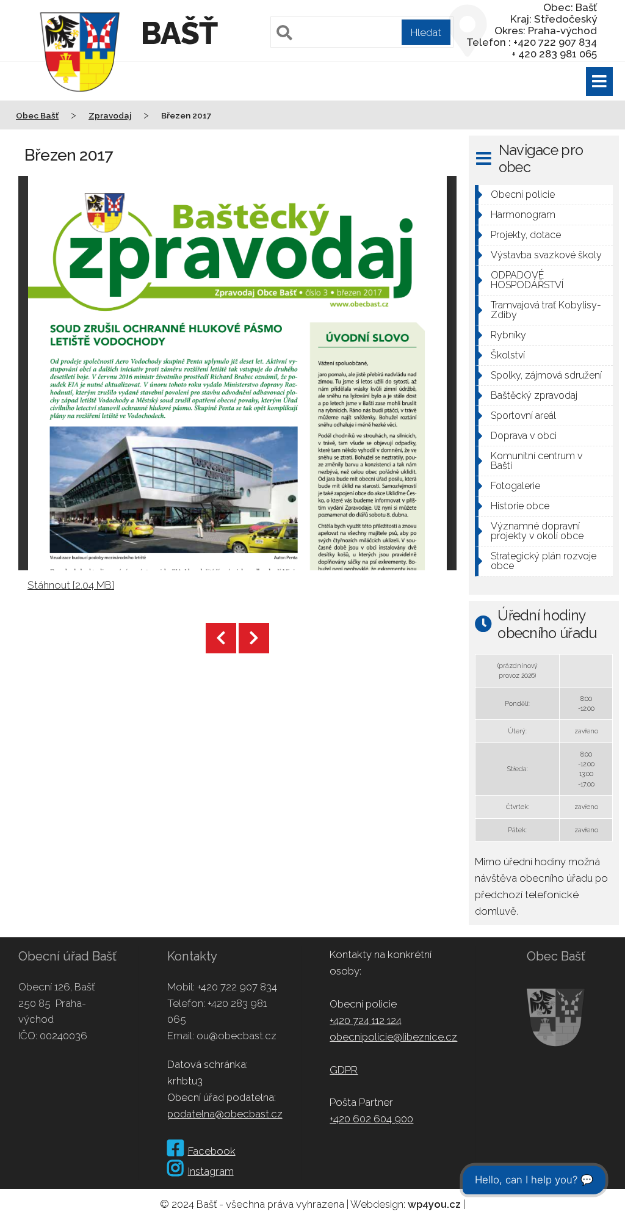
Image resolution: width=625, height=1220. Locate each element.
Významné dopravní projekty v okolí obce (537, 531)
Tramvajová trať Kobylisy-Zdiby (546, 310)
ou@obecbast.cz (236, 1035)
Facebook (212, 1151)
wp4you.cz (434, 1204)
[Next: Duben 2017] (254, 638)
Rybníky (508, 335)
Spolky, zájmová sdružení (546, 375)
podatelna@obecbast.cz (225, 1114)
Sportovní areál (523, 415)
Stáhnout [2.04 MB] (70, 585)
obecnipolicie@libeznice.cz (393, 1037)
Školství (508, 355)
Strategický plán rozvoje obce (543, 561)
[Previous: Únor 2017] (221, 638)
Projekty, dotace (526, 235)
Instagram (211, 1171)
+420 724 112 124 (366, 1020)
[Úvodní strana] (80, 100)
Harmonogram (523, 214)
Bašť (179, 33)
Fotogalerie (515, 486)
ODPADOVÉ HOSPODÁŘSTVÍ (527, 280)
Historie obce (520, 506)
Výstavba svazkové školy (546, 255)
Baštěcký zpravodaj (534, 395)
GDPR (344, 1070)
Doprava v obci (524, 435)
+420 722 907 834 (237, 987)
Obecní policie (523, 194)
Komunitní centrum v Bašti (536, 460)
